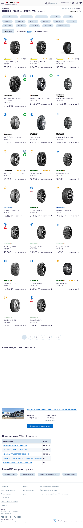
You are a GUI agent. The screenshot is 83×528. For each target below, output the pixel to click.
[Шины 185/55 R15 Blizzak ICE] (15, 123)
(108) (77, 59)
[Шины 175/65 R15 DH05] (67, 269)
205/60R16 (48, 26)
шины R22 (55, 17)
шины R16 (45, 21)
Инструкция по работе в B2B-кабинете (54, 494)
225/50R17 (58, 21)
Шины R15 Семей (70, 474)
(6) (78, 280)
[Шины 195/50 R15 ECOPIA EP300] (15, 159)
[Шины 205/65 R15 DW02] (41, 269)
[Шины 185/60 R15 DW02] (67, 232)
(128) (24, 59)
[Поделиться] (74, 11)
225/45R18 (8, 26)
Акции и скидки (6, 494)
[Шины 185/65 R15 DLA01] (15, 269)
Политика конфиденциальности (25, 522)
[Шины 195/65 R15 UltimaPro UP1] (67, 196)
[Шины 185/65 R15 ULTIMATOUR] (15, 196)
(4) (25, 171)
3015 (48, 3)
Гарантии (4, 486)
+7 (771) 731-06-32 (33, 418)
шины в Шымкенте (10, 17)
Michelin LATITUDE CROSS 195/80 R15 (16, 454)
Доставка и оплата (8, 490)
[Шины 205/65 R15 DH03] (15, 306)
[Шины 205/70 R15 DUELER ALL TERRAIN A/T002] (15, 84)
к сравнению (20, 67)
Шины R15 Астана (10, 474)
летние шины (41, 17)
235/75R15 (72, 21)
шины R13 (33, 21)
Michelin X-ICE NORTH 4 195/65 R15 (15, 445)
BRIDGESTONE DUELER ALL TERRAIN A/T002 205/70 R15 (22, 458)
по (41, 31)
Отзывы (3, 505)
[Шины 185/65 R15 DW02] (67, 159)
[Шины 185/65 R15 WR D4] (41, 123)
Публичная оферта (7, 522)
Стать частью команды (9, 501)
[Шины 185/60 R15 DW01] (41, 306)
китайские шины (63, 26)
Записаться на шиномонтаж (40, 426)
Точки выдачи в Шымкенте (49, 486)
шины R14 (68, 17)
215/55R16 (21, 26)
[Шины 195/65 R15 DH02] (41, 159)
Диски (25, 494)
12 (59, 337)
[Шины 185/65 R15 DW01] (41, 196)
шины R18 (7, 21)
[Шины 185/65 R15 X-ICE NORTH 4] (41, 47)
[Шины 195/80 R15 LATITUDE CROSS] (67, 47)
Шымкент (6, 8)
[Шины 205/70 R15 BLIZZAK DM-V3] (41, 84)
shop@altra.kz (6, 514)
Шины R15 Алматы (27, 474)
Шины (25, 486)
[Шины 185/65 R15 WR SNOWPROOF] (67, 84)
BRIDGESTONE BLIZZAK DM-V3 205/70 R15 (17, 462)
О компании (5, 498)
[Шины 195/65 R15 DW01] (15, 232)
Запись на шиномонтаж (48, 490)
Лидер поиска (77, 521)
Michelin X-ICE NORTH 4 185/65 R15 (15, 450)
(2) (51, 171)
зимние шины (26, 17)
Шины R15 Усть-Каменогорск (49, 474)
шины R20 (20, 21)
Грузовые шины (28, 490)
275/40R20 (34, 26)
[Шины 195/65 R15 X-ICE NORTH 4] (15, 47)
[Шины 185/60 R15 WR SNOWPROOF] (67, 123)
